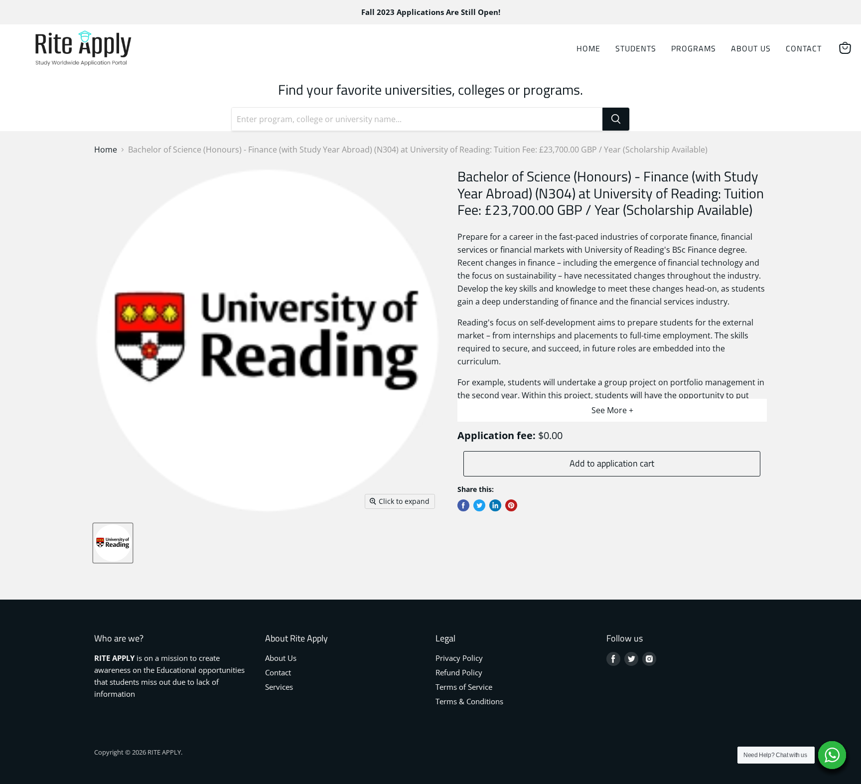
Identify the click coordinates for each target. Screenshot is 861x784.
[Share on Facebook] (463, 505)
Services (279, 687)
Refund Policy (458, 672)
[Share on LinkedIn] (495, 505)
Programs (693, 48)
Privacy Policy (459, 658)
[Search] (615, 119)
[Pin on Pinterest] (511, 505)
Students (635, 48)
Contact (804, 48)
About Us (751, 48)
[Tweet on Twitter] (479, 505)
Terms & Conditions (469, 701)
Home (588, 48)
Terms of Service (463, 687)
